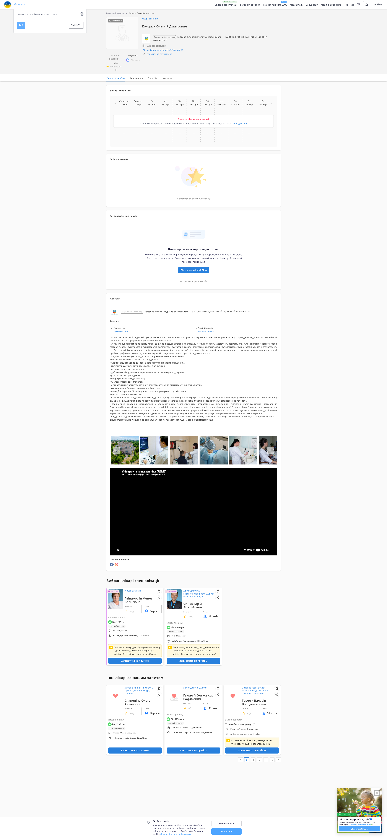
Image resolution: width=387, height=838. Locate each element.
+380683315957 (121, 331)
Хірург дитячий (150, 18)
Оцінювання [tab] (136, 78)
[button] (115, 104)
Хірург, (210, 593)
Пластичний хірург (193, 596)
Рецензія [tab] (152, 78)
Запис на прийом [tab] (116, 78)
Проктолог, (147, 687)
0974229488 (166, 54)
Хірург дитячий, (191, 590)
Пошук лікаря (121, 13)
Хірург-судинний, (134, 690)
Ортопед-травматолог (253, 693)
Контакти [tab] (167, 78)
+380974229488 (206, 331)
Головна (110, 13)
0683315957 (153, 54)
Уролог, (203, 593)
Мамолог (129, 693)
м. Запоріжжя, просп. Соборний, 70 (165, 50)
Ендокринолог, (191, 593)
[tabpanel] (193, 329)
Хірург (203, 687)
